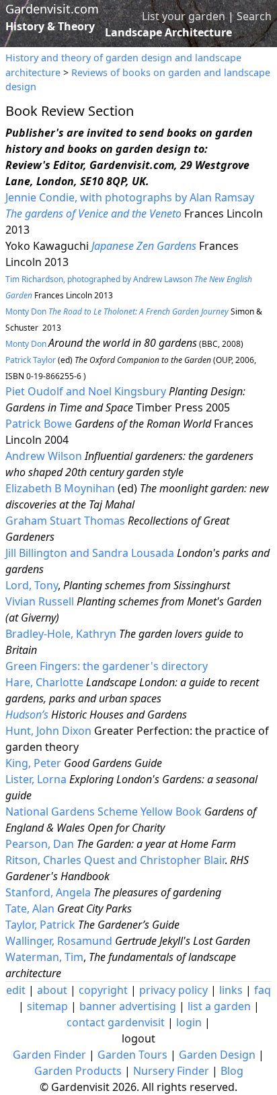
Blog (232, 1070)
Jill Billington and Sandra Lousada (89, 552)
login (189, 1022)
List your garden (183, 16)
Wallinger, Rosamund (58, 940)
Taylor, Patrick (40, 924)
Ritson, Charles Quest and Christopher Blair (115, 860)
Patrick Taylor (31, 360)
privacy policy (173, 990)
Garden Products (78, 1070)
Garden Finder (49, 1054)
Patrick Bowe (40, 423)
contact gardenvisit (116, 1022)
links (231, 990)
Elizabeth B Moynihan (60, 488)
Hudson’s (26, 714)
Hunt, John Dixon (48, 730)
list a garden (219, 1006)
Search (254, 16)
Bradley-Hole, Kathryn (60, 633)
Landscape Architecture (168, 32)
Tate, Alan (29, 908)
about (52, 990)
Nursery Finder (171, 1070)
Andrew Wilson (43, 456)
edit (16, 990)
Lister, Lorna (36, 779)
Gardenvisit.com (52, 9)
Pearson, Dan (39, 843)
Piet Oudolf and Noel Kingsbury (85, 391)
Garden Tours (132, 1054)
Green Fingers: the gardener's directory (106, 666)
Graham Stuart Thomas (65, 520)
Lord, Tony (31, 585)
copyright (103, 990)
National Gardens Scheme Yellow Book (103, 811)
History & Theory (50, 26)
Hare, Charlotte (44, 682)
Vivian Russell (39, 601)
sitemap (47, 1006)
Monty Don (71, 311)
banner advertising (127, 1006)
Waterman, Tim (44, 957)
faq (262, 990)
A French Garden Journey (184, 311)
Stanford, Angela (48, 892)
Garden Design (217, 1054)
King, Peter (33, 763)
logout (138, 1038)
